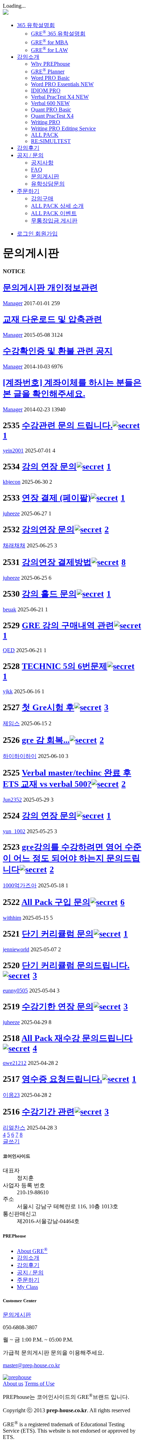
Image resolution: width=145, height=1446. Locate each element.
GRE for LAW (49, 50)
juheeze (11, 513)
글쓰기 (11, 1141)
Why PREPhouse (50, 64)
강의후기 (28, 148)
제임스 (11, 723)
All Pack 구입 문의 (55, 902)
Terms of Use (40, 1384)
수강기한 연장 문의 (58, 1006)
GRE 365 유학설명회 (58, 34)
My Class (27, 1287)
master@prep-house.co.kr (31, 1365)
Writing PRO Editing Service (63, 128)
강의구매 (42, 198)
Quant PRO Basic (51, 110)
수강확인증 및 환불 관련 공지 (58, 350)
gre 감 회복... (46, 740)
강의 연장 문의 (49, 466)
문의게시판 (45, 176)
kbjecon (11, 482)
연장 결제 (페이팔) (56, 497)
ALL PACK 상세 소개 (57, 206)
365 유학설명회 (36, 25)
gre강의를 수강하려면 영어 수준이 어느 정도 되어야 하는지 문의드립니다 (72, 858)
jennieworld (16, 949)
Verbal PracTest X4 (60, 97)
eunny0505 (15, 991)
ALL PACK (44, 135)
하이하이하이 (20, 756)
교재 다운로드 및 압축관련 (52, 319)
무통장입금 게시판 (54, 221)
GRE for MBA (49, 42)
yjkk (8, 691)
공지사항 (42, 163)
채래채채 (14, 545)
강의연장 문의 (48, 529)
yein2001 (13, 451)
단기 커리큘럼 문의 (58, 933)
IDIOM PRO (46, 91)
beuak (9, 609)
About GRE (32, 1251)
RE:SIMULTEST (51, 141)
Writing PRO (45, 122)
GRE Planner (47, 72)
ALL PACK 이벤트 (54, 213)
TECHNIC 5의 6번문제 (64, 666)
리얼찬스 (14, 1128)
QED (9, 650)
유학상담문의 (48, 184)
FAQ (36, 170)
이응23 (11, 1095)
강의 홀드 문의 (49, 593)
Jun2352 (12, 800)
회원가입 (46, 234)
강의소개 (28, 57)
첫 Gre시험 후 (48, 707)
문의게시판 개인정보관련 (50, 287)
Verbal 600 (50, 103)
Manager (13, 303)
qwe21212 (14, 1063)
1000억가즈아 (20, 885)
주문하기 (28, 191)
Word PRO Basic (50, 78)
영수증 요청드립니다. (62, 1079)
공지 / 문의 (30, 155)
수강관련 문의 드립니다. (67, 425)
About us (13, 1384)
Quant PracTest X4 (52, 116)
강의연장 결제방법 (57, 562)
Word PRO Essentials (62, 84)
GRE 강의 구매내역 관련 (68, 625)
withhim (12, 918)
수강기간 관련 (48, 1111)
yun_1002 (14, 831)
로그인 (25, 234)
